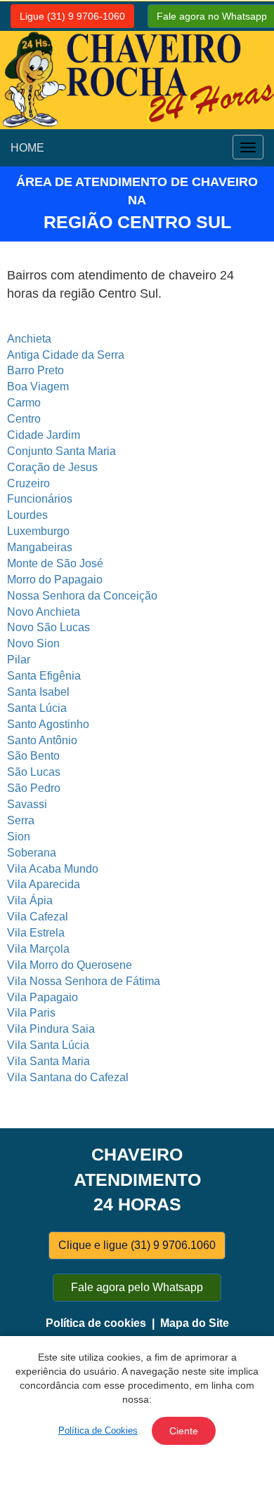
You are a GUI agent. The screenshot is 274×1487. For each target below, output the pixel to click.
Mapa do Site (194, 1323)
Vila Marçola (38, 949)
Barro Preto (35, 370)
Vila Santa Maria (48, 1061)
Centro (24, 419)
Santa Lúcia (37, 708)
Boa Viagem (38, 386)
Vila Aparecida (43, 884)
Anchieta (29, 339)
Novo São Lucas (48, 627)
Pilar (18, 660)
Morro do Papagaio (55, 580)
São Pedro (33, 788)
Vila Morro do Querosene (69, 965)
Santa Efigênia (44, 676)
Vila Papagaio (42, 997)
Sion (18, 836)
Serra (20, 820)
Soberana (31, 853)
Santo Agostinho (48, 724)
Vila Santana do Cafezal (68, 1077)
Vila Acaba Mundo (52, 869)
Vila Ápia (30, 900)
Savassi (27, 804)
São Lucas (33, 772)
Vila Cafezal (37, 917)
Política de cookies (96, 1323)
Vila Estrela (36, 933)
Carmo (24, 403)
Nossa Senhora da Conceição (82, 596)
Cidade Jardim (43, 435)
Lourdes (27, 515)
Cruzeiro (28, 483)
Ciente (183, 1430)
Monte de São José (55, 563)
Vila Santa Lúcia (48, 1045)
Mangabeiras (39, 547)
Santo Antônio (42, 740)
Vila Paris (31, 1013)
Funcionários (39, 499)
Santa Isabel (38, 692)
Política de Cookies (98, 1430)
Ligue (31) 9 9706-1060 (72, 16)
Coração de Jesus (52, 467)
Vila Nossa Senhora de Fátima (83, 981)
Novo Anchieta (43, 612)
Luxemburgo (38, 531)
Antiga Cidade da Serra (65, 355)
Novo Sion (33, 643)
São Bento (33, 756)
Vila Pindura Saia (51, 1029)
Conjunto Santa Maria (61, 451)
